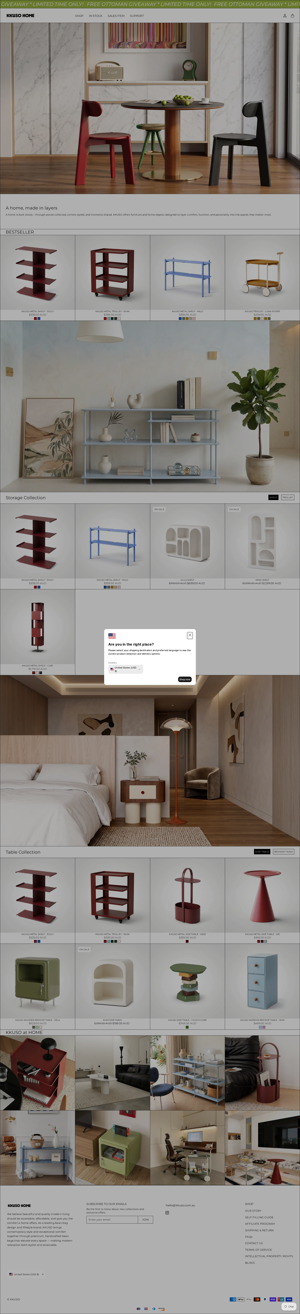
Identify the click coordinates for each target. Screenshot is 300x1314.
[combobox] (123, 669)
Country (112, 662)
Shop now (185, 679)
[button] (190, 635)
